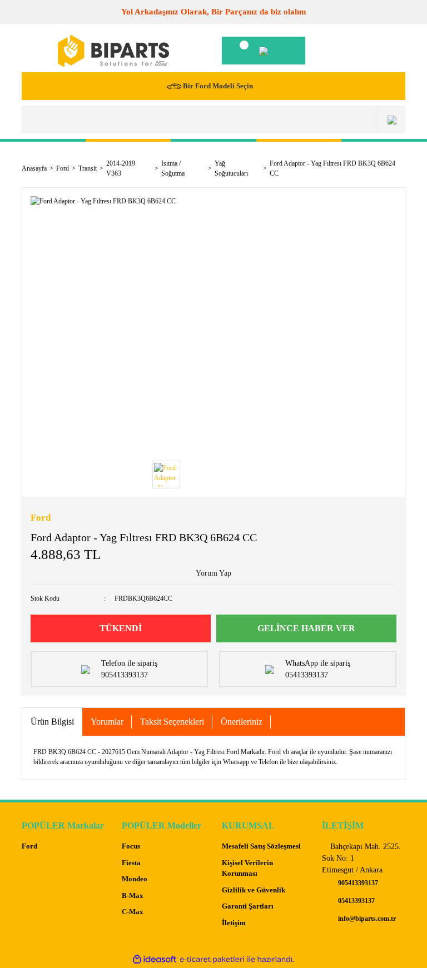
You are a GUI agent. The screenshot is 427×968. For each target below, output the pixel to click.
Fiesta (131, 863)
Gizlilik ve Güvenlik (253, 890)
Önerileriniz (241, 721)
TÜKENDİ (121, 628)
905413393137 (357, 883)
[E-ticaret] (212, 959)
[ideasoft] (154, 959)
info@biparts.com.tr (366, 918)
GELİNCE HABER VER (306, 628)
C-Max (132, 911)
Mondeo (134, 879)
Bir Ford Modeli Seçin (218, 86)
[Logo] (113, 51)
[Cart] (263, 50)
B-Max (132, 895)
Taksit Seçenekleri (172, 721)
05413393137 (355, 901)
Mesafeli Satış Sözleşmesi (261, 846)
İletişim (234, 923)
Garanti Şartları (248, 906)
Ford (41, 517)
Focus (131, 846)
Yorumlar (107, 721)
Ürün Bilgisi (52, 721)
